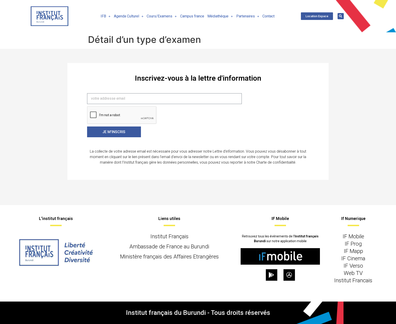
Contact (268, 16)
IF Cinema (353, 258)
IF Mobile (353, 236)
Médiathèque (217, 16)
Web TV (353, 273)
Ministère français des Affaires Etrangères (169, 256)
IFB (103, 16)
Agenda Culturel (126, 16)
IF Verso (353, 266)
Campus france (192, 16)
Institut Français (169, 236)
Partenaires (245, 16)
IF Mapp (353, 251)
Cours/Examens (159, 16)
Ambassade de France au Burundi (169, 246)
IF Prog (353, 244)
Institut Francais (353, 280)
